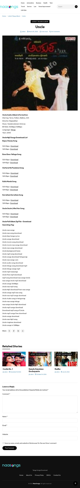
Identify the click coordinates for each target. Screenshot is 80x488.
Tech (51, 3)
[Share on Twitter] (9, 331)
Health (45, 3)
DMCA (49, 475)
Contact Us (57, 475)
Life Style (23, 10)
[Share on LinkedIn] (18, 331)
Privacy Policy (39, 475)
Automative (30, 3)
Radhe (57, 369)
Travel (23, 6)
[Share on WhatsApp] (23, 331)
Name (5, 416)
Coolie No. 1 (8, 369)
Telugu (13, 130)
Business (38, 3)
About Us (29, 475)
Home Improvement (44, 6)
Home (22, 3)
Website (5, 434)
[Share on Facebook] (14, 331)
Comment (6, 394)
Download (14, 146)
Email (4, 425)
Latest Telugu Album (14, 16)
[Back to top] (75, 483)
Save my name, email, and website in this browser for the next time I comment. (31, 443)
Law (35, 6)
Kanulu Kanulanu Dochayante (36, 370)
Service (29, 6)
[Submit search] (76, 6)
